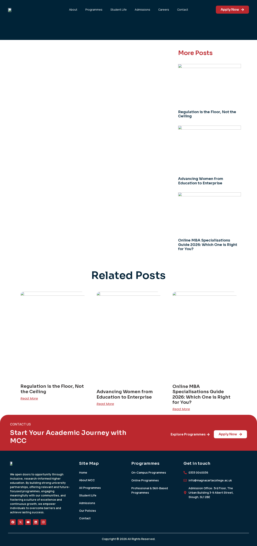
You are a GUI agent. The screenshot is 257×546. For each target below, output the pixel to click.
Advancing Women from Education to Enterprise (200, 181)
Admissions (142, 9)
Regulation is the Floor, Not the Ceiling (207, 114)
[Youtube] (28, 522)
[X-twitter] (20, 522)
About (73, 9)
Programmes (93, 9)
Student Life (118, 9)
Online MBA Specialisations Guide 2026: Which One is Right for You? (207, 244)
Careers (163, 9)
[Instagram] (43, 522)
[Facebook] (13, 522)
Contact (182, 9)
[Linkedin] (36, 522)
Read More (29, 398)
